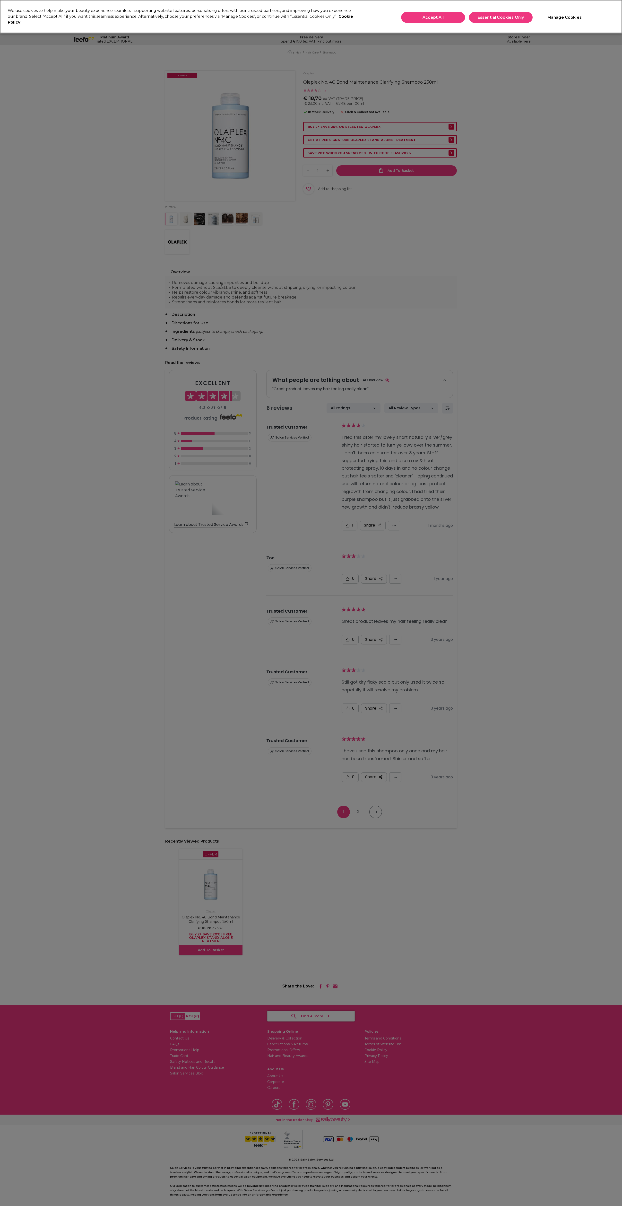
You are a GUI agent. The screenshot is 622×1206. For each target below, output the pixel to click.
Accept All (433, 17)
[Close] (614, 16)
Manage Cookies (564, 17)
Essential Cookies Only (501, 17)
